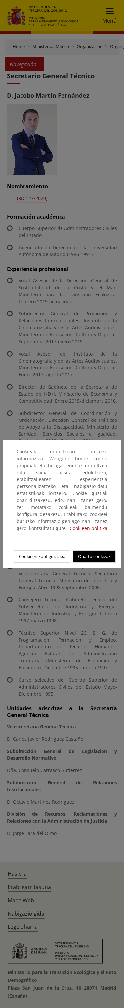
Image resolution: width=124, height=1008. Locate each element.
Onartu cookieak (94, 556)
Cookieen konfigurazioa (42, 556)
